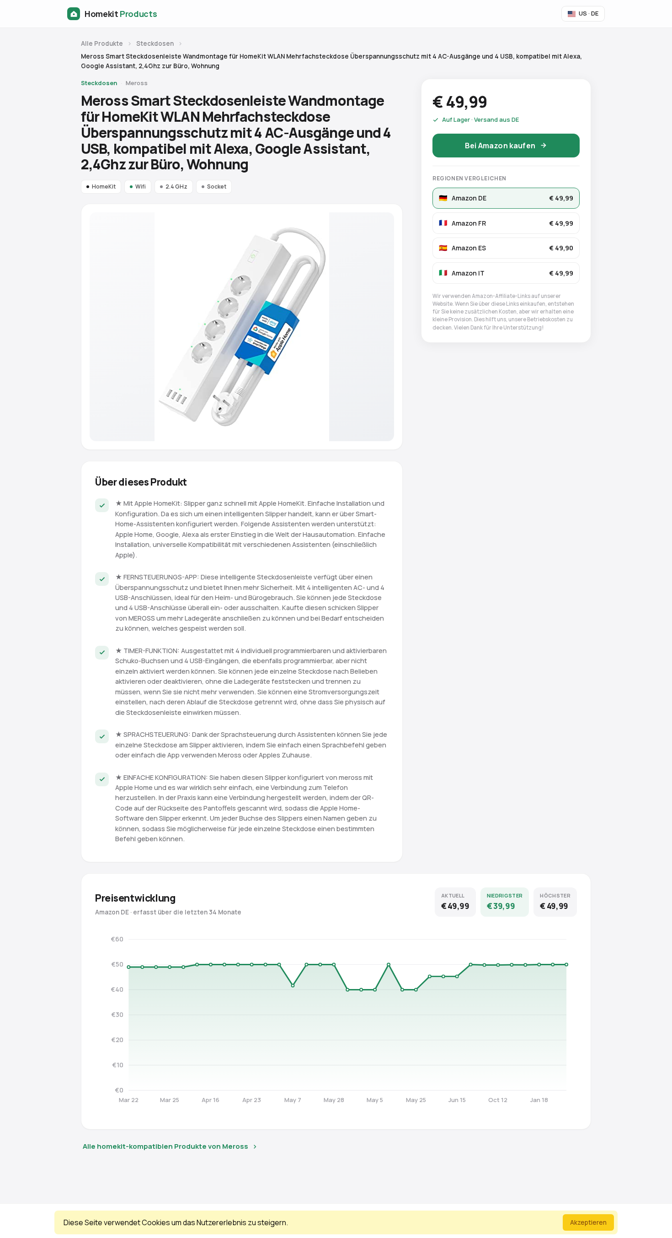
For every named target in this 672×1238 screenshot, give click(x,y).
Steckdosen (155, 43)
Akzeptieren (588, 1222)
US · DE (588, 13)
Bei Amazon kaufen (500, 145)
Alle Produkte (102, 43)
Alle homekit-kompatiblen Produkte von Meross (165, 1146)
